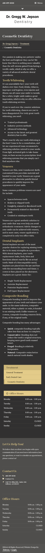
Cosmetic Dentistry (16, 382)
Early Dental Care (13, 377)
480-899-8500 (8, 3)
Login (14, 550)
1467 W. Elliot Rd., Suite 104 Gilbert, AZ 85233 (15, 483)
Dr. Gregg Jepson (10, 43)
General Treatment (14, 372)
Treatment (24, 43)
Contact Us (9, 479)
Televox (6, 550)
